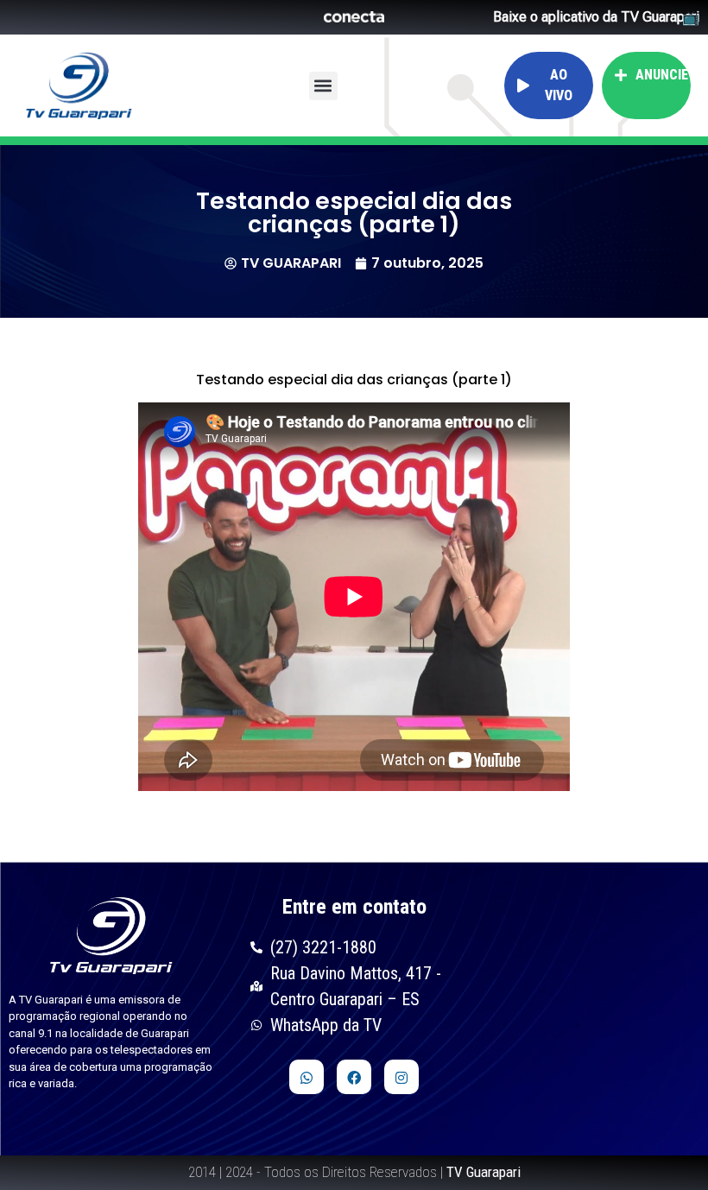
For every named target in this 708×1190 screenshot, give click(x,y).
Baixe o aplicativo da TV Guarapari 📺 (596, 17)
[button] (323, 86)
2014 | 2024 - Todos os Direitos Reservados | (354, 1172)
